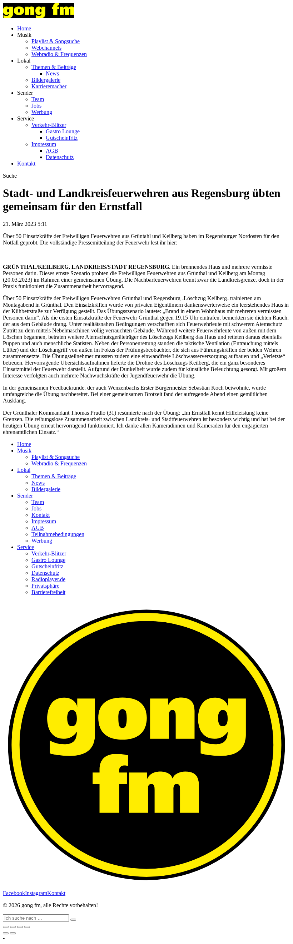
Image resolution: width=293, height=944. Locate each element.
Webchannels (46, 48)
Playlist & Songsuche (55, 41)
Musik (24, 451)
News (52, 73)
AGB (52, 151)
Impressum (43, 144)
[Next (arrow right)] (13, 933)
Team (37, 99)
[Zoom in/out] (27, 927)
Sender (25, 496)
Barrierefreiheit (48, 592)
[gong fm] (38, 16)
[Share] (13, 927)
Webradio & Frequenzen (59, 54)
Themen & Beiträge (53, 67)
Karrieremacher (48, 86)
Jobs (36, 106)
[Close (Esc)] (6, 927)
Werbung (41, 112)
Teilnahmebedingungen (57, 534)
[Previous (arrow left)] (6, 933)
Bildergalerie (45, 80)
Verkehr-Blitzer (48, 125)
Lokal (23, 470)
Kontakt (26, 163)
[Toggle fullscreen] (20, 927)
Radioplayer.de (48, 579)
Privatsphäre (45, 586)
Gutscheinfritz (62, 138)
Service (25, 547)
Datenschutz (60, 157)
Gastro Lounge (63, 131)
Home (24, 28)
